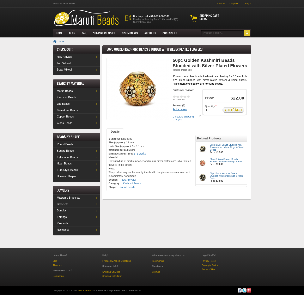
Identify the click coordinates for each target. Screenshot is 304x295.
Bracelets (62, 204)
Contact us (58, 276)
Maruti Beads (65, 90)
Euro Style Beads (67, 169)
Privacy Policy (209, 261)
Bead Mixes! (64, 69)
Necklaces (63, 229)
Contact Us (170, 33)
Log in (248, 3)
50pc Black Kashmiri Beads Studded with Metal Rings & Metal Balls (226, 176)
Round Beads (65, 144)
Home (59, 33)
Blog (72, 33)
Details (115, 131)
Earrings (62, 216)
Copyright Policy (210, 265)
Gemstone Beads (67, 110)
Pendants (62, 223)
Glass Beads (64, 123)
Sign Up (235, 3)
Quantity (211, 106)
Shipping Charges (104, 33)
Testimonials (130, 33)
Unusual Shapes (67, 176)
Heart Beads (64, 163)
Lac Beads (63, 103)
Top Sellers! (64, 63)
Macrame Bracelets (68, 197)
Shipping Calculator (112, 276)
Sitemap (156, 272)
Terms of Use (208, 269)
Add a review (180, 109)
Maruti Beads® (85, 290)
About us (150, 33)
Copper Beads (65, 116)
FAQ (84, 33)
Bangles (62, 210)
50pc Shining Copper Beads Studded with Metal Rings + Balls (226, 160)
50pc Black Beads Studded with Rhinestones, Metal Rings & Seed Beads (226, 147)
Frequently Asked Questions (116, 261)
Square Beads (65, 150)
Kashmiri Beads (66, 97)
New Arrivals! (65, 56)
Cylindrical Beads (67, 157)
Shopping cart (209, 16)
